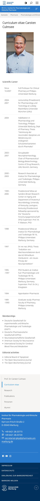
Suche (31, 3)
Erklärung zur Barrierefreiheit (17, 475)
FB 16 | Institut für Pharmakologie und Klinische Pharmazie (37, 9)
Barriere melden (10, 480)
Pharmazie (14, 15)
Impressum (7, 465)
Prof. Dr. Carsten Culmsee (15, 379)
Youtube (6, 456)
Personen (8, 402)
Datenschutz (8, 470)
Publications (9, 396)
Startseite (4, 15)
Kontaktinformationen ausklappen (36, 488)
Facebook (3, 456)
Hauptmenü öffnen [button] (37, 3)
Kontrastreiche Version (25, 3)
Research (8, 390)
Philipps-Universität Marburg (14, 491)
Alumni (7, 407)
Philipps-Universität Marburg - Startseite (8, 3)
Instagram (10, 456)
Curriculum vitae (11, 384)
